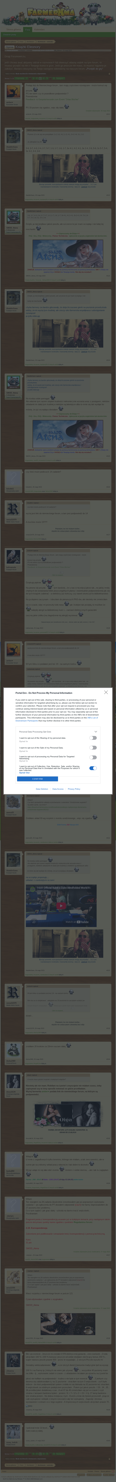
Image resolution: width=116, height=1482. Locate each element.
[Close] (107, 693)
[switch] (93, 738)
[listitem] (58, 731)
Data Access (58, 789)
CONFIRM (37, 779)
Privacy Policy (74, 789)
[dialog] (58, 741)
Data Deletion (42, 789)
